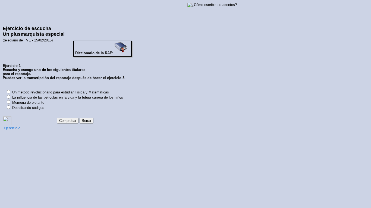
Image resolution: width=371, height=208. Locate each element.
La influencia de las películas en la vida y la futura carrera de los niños (67, 97)
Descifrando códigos (28, 108)
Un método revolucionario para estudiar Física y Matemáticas (60, 92)
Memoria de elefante (28, 102)
